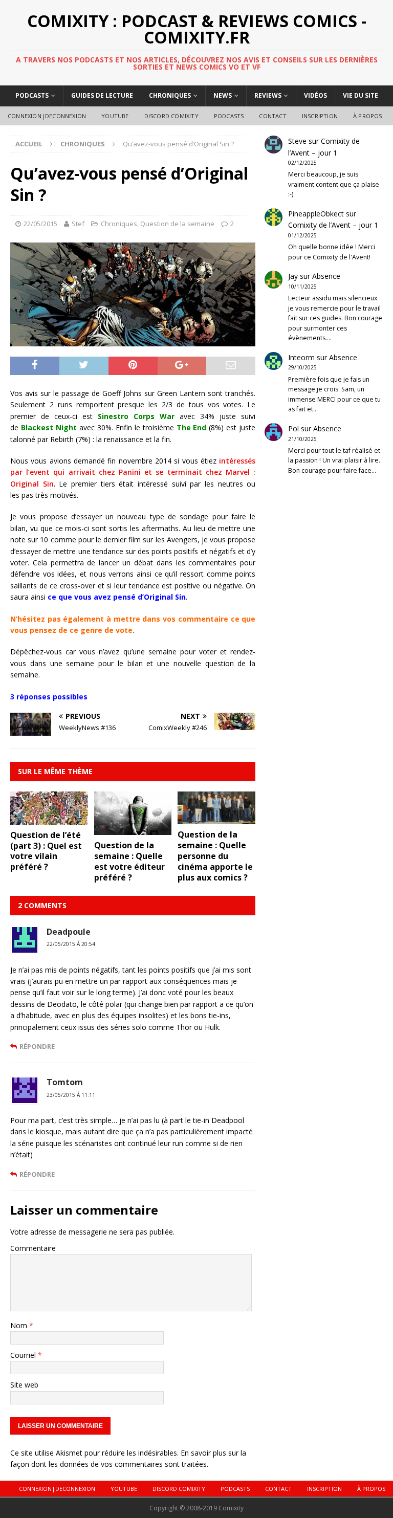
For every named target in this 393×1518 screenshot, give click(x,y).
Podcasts (32, 95)
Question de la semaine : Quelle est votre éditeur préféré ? (129, 861)
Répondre (37, 1046)
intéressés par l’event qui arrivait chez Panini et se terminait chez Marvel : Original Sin (132, 472)
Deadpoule (69, 931)
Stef (78, 223)
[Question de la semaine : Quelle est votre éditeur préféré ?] (133, 829)
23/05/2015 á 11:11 (71, 1094)
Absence (326, 276)
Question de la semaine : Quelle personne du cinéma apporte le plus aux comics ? (215, 856)
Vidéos (315, 95)
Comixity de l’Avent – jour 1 (333, 225)
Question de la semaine (177, 223)
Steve (297, 141)
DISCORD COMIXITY (171, 116)
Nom (19, 1325)
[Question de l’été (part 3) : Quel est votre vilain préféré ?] (49, 819)
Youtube (114, 116)
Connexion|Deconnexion (47, 116)
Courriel (24, 1355)
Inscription (320, 116)
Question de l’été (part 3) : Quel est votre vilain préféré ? (46, 850)
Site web (24, 1385)
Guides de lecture (102, 95)
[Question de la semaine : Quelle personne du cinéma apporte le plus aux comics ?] (216, 818)
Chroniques (170, 95)
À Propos (367, 116)
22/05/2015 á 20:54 (71, 944)
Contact (272, 116)
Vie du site (360, 95)
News (222, 95)
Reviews (267, 95)
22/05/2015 (40, 223)
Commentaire (33, 1248)
